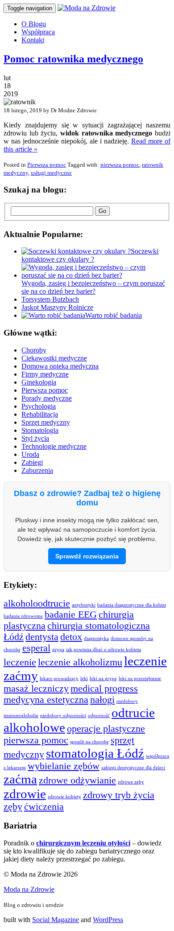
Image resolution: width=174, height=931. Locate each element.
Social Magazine (55, 919)
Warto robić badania (113, 315)
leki (84, 678)
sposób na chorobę (89, 741)
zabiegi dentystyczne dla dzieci (133, 767)
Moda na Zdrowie (29, 889)
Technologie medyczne (54, 446)
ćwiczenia (44, 806)
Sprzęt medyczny (45, 422)
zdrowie (25, 794)
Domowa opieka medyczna (60, 366)
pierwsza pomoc (119, 164)
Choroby (33, 350)
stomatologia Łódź (95, 753)
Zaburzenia (37, 470)
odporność (99, 715)
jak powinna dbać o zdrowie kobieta (103, 649)
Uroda (30, 454)
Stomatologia (39, 430)
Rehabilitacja (39, 414)
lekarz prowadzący (59, 678)
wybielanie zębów (63, 766)
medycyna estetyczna (46, 699)
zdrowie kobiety (64, 796)
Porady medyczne (46, 398)
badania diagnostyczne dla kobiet (131, 605)
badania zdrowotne (23, 616)
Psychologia (38, 406)
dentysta (41, 637)
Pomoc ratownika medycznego (73, 59)
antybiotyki (83, 605)
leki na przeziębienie (140, 678)
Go (102, 211)
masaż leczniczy (36, 688)
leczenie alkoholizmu (80, 662)
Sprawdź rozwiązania (87, 556)
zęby (13, 806)
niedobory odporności (63, 715)
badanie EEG (71, 614)
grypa (58, 649)
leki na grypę (103, 678)
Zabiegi (32, 462)
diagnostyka (96, 638)
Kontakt (32, 40)
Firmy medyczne (45, 374)
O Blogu (33, 24)
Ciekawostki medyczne (54, 358)
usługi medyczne (51, 172)
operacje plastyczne (106, 728)
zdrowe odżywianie (77, 780)
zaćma (20, 779)
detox (71, 637)
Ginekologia (38, 382)
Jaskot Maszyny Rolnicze (57, 307)
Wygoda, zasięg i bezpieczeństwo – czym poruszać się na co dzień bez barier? (93, 287)
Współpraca (38, 32)
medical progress (104, 688)
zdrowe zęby (131, 781)
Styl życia (35, 438)
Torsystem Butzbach (50, 299)
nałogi (102, 699)
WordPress (108, 919)
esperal (36, 648)
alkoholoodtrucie (37, 603)
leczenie (20, 662)
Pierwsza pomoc (46, 164)
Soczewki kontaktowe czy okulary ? (89, 255)
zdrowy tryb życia (118, 795)
